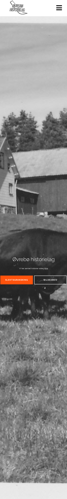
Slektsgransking (16, 280)
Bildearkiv (50, 280)
